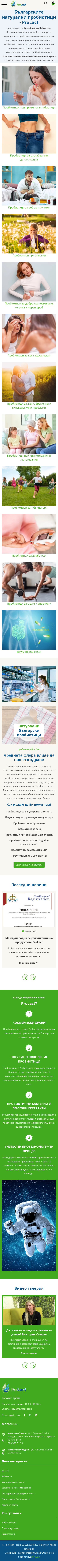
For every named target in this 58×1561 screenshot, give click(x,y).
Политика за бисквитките (16, 1499)
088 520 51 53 (15, 1443)
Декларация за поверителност (18, 1493)
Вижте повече (29, 1353)
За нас (5, 1470)
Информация (9, 1522)
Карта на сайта (10, 1504)
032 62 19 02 (15, 1452)
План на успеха (10, 1528)
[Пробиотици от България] (18, 3)
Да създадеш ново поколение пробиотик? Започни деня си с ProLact (29, 1334)
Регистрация (8, 1533)
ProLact (36, 1556)
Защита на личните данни (16, 1487)
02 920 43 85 (15, 1439)
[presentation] (25, 977)
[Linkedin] (36, 1415)
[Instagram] (30, 1415)
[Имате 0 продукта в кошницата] (53, 5)
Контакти (7, 1476)
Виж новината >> (29, 965)
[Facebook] (24, 1415)
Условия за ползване (13, 1481)
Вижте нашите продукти (29, 864)
